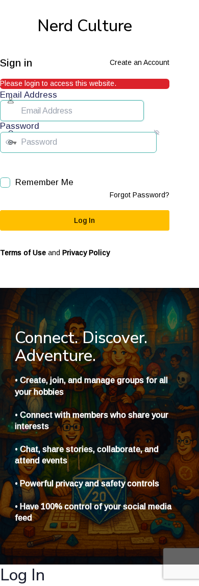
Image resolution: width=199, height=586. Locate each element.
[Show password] (7, 163)
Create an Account (139, 62)
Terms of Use (23, 253)
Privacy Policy (86, 253)
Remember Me (44, 182)
